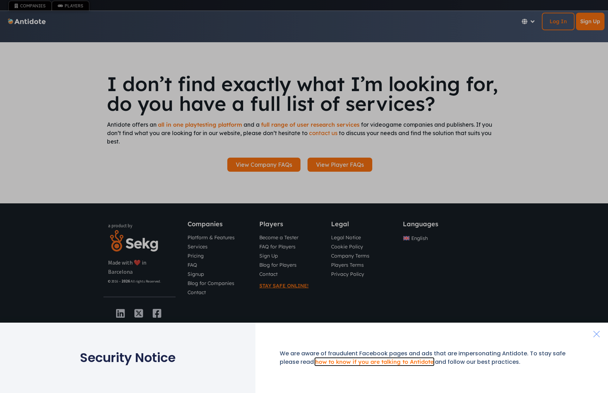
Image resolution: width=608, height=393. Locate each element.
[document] (304, 196)
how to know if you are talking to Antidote (374, 361)
